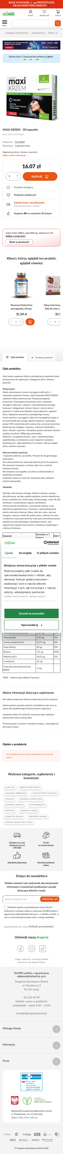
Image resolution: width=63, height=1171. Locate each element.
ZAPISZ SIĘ (47, 899)
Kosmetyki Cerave (28, 811)
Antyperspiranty (37, 805)
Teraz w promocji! (19, 242)
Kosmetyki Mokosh (14, 816)
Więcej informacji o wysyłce (27, 206)
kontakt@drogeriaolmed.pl (31, 1013)
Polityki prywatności (41, 926)
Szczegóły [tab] (25, 552)
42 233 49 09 (31, 997)
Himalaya (9, 799)
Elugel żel (10, 787)
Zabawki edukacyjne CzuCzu (19, 822)
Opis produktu (17, 357)
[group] (31, 4)
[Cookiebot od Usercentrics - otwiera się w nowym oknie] (44, 543)
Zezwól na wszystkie (31, 613)
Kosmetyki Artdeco (14, 805)
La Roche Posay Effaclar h (45, 793)
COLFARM (20, 142)
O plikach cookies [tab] (48, 552)
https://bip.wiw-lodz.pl (24, 1117)
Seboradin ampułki (38, 816)
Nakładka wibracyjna (15, 793)
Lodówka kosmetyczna (30, 799)
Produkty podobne (44, 358)
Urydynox (10, 811)
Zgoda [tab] (9, 552)
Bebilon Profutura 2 (30, 787)
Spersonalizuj (29, 624)
